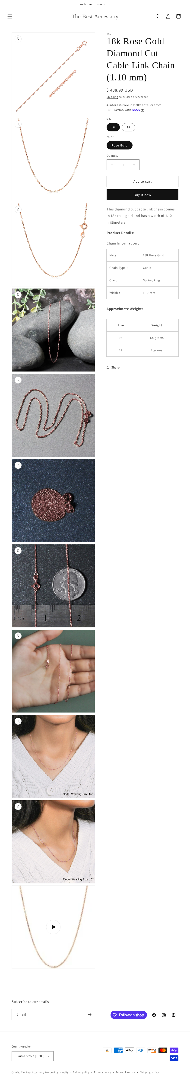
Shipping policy (149, 1072)
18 (128, 127)
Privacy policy (102, 1072)
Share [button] (115, 367)
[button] (10, 16)
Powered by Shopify (57, 1072)
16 (113, 127)
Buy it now (142, 195)
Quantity (112, 156)
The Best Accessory (32, 1072)
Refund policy (81, 1072)
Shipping (112, 96)
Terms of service (125, 1072)
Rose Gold (119, 145)
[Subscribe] (90, 1014)
